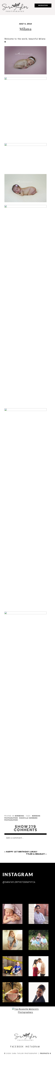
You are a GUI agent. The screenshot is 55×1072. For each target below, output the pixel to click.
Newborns (19, 816)
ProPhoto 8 (45, 1053)
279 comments (25, 828)
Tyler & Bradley (35, 854)
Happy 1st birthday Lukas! (22, 852)
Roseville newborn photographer (21, 819)
